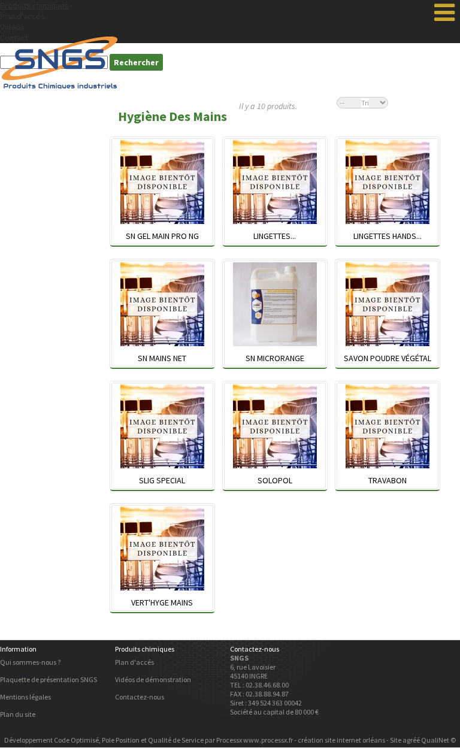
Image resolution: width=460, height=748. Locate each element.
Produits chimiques (34, 5)
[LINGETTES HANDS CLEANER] (387, 183)
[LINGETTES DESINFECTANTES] (275, 183)
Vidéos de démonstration (153, 679)
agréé (411, 739)
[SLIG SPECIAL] (162, 427)
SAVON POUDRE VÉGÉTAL (387, 358)
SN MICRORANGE (275, 358)
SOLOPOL (275, 480)
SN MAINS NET (162, 358)
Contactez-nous (139, 696)
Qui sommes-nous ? (30, 662)
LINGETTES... (274, 236)
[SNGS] (60, 62)
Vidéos (12, 27)
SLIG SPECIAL (162, 480)
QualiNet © (438, 739)
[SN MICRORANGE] (275, 305)
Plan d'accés (22, 16)
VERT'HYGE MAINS (162, 602)
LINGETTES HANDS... (387, 236)
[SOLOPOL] (275, 427)
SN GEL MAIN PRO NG (162, 236)
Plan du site (17, 714)
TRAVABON (387, 480)
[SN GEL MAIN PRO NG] (162, 183)
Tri (365, 102)
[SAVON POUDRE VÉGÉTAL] (387, 305)
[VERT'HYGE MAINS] (162, 550)
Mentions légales (25, 696)
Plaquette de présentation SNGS (48, 679)
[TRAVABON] (387, 427)
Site (395, 739)
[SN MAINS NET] (162, 305)
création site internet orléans (341, 739)
